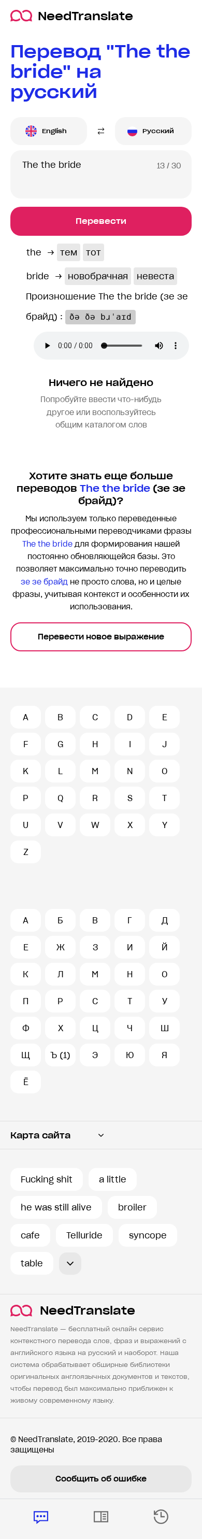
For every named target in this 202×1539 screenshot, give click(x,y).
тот (93, 252)
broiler (132, 1207)
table (32, 1263)
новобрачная (98, 276)
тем (68, 252)
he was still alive (56, 1207)
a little (112, 1179)
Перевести (101, 221)
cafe (30, 1235)
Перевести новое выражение (101, 637)
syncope (148, 1235)
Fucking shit (47, 1179)
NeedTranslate (85, 16)
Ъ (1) (60, 1055)
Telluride (84, 1235)
